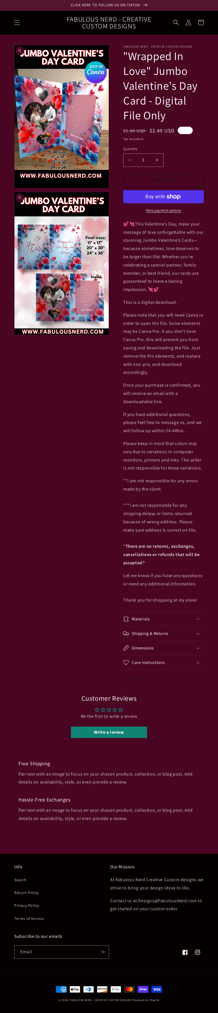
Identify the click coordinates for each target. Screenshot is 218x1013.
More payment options (163, 210)
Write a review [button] (109, 732)
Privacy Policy (26, 905)
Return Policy (26, 892)
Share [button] (135, 677)
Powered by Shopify (146, 1000)
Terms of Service (29, 918)
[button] (17, 22)
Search (20, 879)
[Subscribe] (102, 952)
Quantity (130, 148)
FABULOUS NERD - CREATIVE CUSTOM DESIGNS (100, 1000)
